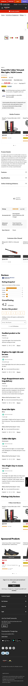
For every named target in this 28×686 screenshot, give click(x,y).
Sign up (4, 626)
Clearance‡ (4, 86)
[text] (11, 138)
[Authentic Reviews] (8, 278)
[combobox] (15, 322)
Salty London (5, 468)
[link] (7, 77)
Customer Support (5, 596)
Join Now (14, 590)
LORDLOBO (5, 356)
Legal (2, 611)
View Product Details (7, 80)
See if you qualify (10, 96)
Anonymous (5, 441)
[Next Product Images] (25, 30)
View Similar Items (18, 80)
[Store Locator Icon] (1, 5)
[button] (11, 132)
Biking (21, 15)
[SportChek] (11, 1)
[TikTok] (6, 648)
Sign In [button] (14, 585)
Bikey (3, 411)
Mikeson (4, 335)
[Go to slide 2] (11, 38)
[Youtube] (14, 648)
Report (18, 345)
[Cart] (26, 8)
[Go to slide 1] (6, 38)
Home (3, 15)
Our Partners (4, 601)
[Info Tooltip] (24, 83)
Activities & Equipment (12, 15)
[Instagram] (10, 648)
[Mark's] (17, 1)
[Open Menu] (2, 8)
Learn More (4, 636)
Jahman (4, 383)
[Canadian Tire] (4, 1)
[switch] (15, 198)
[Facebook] (3, 648)
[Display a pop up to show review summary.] (12, 569)
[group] (4, 562)
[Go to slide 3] (16, 38)
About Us (3, 606)
